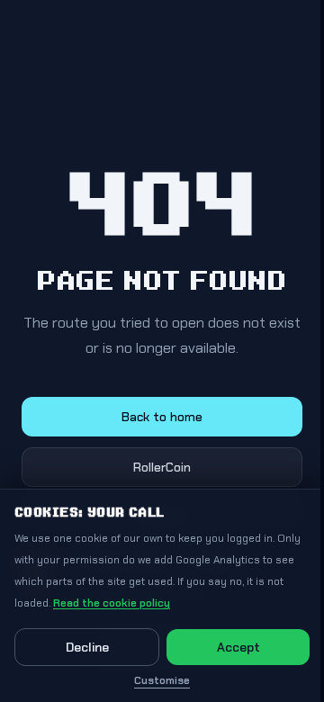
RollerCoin (162, 467)
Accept (238, 647)
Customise (162, 680)
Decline (87, 647)
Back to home (162, 417)
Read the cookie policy (111, 603)
